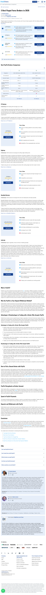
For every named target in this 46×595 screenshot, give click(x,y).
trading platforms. (27, 425)
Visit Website (19, 98)
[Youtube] (19, 553)
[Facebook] (1, 553)
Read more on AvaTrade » (6, 258)
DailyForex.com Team (18, 517)
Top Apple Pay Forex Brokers (9, 433)
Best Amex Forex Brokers (8, 435)
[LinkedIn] (9, 475)
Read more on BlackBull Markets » (8, 213)
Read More (3, 23)
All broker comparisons (21, 568)
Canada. (42, 376)
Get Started (8, 137)
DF (1, 7)
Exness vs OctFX (20, 560)
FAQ (2, 559)
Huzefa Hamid (12, 471)
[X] (4, 553)
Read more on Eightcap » (6, 167)
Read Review (39, 29)
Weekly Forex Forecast (36, 561)
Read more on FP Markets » (7, 120)
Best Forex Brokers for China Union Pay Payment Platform (15, 440)
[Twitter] (11, 475)
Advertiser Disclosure (41, 6)
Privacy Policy (4, 565)
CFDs (16, 390)
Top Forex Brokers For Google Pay (10, 437)
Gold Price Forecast (36, 557)
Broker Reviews (35, 563)
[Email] (12, 475)
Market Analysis (35, 565)
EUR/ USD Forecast (36, 559)
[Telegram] (12, 553)
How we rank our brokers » (9, 59)
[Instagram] (23, 553)
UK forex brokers (7, 422)
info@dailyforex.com (4, 571)
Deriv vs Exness (20, 566)
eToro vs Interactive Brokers (23, 564)
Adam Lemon (15, 497)
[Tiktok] (15, 553)
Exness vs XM (19, 559)
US (38, 376)
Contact (3, 561)
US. (24, 290)
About (2, 557)
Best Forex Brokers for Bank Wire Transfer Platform (14, 438)
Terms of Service (5, 563)
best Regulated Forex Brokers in (31, 376)
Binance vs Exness (20, 562)
